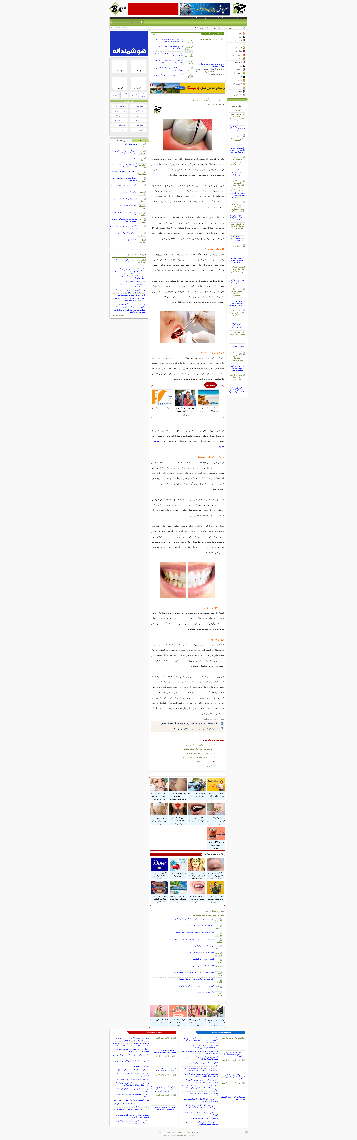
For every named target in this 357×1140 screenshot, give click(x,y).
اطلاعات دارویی (120, 106)
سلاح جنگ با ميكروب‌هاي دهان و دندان (199, 745)
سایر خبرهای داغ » (118, 315)
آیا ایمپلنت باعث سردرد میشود (203, 966)
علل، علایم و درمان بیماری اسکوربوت (124, 185)
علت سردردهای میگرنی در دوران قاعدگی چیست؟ (196, 979)
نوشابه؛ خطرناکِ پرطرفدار (204, 946)
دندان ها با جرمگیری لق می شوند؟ (207, 99)
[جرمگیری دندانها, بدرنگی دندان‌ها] (187, 134)
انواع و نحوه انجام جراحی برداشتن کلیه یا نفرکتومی (196, 986)
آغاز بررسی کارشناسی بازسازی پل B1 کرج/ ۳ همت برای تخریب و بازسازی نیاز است (200, 1081)
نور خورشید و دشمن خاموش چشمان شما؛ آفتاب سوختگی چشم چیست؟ (168, 62)
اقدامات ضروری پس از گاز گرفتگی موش (168, 75)
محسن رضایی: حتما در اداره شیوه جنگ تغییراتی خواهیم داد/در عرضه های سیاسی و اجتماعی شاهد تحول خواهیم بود (130, 271)
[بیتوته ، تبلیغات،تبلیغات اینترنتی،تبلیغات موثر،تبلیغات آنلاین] (153, 9)
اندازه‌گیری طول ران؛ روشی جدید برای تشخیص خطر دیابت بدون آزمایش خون (132, 1122)
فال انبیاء (119, 71)
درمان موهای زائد (131, 144)
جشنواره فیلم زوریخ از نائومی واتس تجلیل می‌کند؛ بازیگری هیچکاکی (163, 1069)
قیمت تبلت (140, 125)
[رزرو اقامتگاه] (187, 88)
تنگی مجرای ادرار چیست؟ (205, 992)
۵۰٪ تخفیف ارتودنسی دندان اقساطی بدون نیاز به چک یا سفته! (196, 729)
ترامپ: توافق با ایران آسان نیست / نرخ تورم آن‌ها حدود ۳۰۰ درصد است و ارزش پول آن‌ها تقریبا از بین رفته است (200, 1107)
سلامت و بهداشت (240, 28)
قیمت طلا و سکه (138, 111)
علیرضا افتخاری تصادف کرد (135, 281)
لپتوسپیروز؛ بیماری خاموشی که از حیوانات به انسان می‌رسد (237, 150)
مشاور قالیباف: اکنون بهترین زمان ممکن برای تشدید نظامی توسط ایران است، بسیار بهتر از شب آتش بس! (200, 1088)
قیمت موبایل (139, 120)
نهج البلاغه (122, 125)
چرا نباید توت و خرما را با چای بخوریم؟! (200, 925)
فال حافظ (138, 71)
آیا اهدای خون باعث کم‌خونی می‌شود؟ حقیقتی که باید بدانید (124, 165)
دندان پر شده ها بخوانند (204, 766)
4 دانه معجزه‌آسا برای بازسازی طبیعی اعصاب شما (237, 128)
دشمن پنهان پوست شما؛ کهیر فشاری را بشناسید (237, 346)
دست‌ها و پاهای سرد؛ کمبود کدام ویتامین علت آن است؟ (194, 932)
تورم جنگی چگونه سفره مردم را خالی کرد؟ (203, 1118)
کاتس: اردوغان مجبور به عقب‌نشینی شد (131, 295)
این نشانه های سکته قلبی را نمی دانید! (124, 171)
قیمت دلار (140, 115)
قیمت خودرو (139, 106)
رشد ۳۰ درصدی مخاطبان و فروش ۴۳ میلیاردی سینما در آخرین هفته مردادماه (129, 299)
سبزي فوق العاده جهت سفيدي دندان (199, 753)
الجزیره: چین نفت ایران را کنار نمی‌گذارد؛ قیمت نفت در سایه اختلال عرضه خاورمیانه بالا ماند (200, 1047)
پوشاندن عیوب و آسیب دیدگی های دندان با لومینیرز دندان (194, 939)
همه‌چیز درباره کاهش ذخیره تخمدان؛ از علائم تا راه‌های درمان (237, 238)
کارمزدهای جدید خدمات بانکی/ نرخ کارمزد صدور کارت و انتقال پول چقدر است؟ (233, 1054)
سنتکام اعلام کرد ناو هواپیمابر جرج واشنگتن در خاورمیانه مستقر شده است (202, 1123)
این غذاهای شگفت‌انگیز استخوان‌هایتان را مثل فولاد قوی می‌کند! (237, 195)
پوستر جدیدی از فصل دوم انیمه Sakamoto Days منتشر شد (165, 1108)
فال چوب (134, 95)
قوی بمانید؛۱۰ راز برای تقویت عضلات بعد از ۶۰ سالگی (237, 282)
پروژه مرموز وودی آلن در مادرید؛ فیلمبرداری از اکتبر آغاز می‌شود (165, 1051)
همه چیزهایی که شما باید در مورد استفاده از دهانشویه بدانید (193, 972)
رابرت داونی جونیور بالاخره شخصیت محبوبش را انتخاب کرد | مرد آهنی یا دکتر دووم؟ (132, 1039)
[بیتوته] (118, 14)
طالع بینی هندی (143, 95)
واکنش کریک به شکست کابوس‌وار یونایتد (131, 304)
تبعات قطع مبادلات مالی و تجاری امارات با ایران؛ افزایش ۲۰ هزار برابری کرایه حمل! (201, 1075)
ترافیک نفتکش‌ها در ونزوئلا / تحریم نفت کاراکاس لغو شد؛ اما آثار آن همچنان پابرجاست (200, 1052)
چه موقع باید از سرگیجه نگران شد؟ (125, 233)
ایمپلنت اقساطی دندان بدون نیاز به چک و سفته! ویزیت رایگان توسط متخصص (190, 723)
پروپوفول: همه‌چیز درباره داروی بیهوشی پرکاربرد (237, 260)
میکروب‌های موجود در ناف (128, 192)
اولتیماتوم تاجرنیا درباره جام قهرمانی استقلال (133, 1070)
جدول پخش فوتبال (119, 120)
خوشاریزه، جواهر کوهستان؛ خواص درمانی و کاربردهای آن (237, 303)
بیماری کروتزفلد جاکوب (128, 205)
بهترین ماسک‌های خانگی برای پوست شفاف (130, 307)
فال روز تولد (124, 95)
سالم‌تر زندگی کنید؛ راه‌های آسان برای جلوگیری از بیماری (237, 368)
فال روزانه (120, 88)
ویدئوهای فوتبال (120, 111)
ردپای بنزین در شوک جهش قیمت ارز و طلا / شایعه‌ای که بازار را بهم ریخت (130, 291)
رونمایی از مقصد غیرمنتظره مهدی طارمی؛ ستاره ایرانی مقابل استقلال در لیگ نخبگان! (132, 1084)
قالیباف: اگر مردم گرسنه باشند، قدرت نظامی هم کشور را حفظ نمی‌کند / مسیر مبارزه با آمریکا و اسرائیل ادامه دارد (201, 1040)
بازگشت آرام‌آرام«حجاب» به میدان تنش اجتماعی (124, 261)
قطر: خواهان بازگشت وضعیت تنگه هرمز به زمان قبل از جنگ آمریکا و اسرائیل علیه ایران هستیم (201, 1069)
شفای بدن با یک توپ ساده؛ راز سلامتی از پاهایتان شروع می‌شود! (237, 390)
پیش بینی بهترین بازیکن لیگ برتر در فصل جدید (133, 1079)
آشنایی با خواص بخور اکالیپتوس (203, 959)
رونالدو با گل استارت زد (140, 1066)
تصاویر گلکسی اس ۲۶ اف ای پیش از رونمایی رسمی (131, 1100)
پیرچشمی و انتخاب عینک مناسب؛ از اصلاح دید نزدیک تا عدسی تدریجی (168, 40)
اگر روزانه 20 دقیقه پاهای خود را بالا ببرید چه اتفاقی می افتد (124, 152)
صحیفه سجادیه (120, 130)
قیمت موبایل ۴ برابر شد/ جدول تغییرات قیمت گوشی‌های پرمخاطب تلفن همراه (233, 1077)
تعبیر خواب (115, 95)
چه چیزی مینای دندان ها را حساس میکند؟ (198, 749)
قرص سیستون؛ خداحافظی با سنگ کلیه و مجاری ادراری (194, 919)
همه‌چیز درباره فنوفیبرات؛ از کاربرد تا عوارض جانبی (237, 325)
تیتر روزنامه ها (139, 130)
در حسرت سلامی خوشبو (203, 761)
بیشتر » (154, 34)
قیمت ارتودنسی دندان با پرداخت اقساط (200, 952)
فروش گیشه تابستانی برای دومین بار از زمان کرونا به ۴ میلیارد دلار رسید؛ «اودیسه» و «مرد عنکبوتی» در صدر (163, 1089)
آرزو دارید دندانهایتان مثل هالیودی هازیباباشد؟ (196, 757)
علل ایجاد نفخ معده (130, 240)
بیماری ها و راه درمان (226, 28)
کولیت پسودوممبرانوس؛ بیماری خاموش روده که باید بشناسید (237, 173)
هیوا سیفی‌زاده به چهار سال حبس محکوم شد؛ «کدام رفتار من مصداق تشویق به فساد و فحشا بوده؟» (131, 1044)
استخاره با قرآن (138, 88)
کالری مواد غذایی (119, 115)
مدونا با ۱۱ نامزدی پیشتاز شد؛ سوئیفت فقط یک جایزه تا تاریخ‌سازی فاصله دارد (132, 1050)
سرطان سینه (132, 158)
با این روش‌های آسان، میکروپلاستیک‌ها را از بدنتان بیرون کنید (237, 217)
